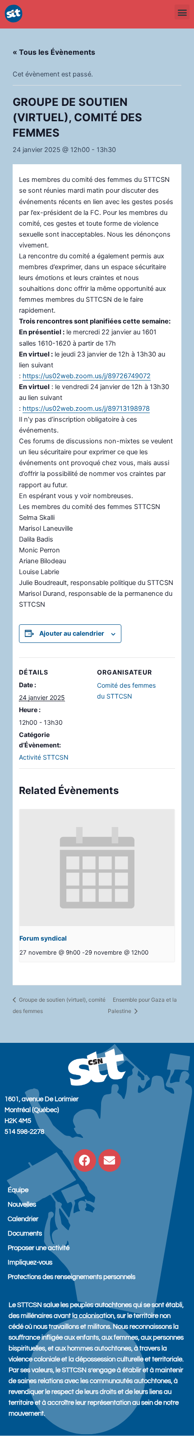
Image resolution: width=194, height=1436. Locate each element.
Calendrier (23, 1219)
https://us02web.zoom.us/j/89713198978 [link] (86, 408)
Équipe (18, 1190)
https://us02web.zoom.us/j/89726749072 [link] (87, 376)
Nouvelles (22, 1204)
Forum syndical (43, 938)
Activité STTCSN (44, 757)
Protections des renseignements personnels (71, 1277)
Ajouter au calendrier (71, 633)
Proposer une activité (38, 1248)
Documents (25, 1233)
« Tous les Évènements (54, 52)
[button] (182, 12)
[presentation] (96, 867)
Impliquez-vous (30, 1262)
